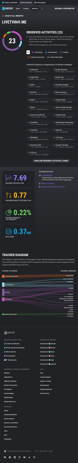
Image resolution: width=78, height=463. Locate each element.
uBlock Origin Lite (10, 401)
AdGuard (7, 373)
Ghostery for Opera (47, 356)
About (18, 8)
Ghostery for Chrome (48, 343)
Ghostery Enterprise (10, 427)
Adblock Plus (8, 377)
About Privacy (44, 393)
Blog (5, 435)
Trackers (26, 8)
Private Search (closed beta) (15, 348)
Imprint (51, 451)
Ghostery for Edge (47, 360)
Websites (35, 8)
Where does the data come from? (53, 187)
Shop (5, 431)
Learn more (67, 179)
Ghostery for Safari (47, 352)
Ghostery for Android (48, 364)
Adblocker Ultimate (10, 381)
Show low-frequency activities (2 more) (51, 161)
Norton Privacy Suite (10, 385)
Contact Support (45, 377)
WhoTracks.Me (27, 2)
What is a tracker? (47, 183)
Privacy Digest (41, 2)
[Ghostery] (7, 8)
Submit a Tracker (45, 381)
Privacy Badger (9, 393)
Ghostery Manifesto (10, 414)
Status (6, 410)
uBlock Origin (8, 397)
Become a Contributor (64, 8)
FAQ (41, 373)
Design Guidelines (46, 389)
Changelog (7, 439)
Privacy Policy (43, 451)
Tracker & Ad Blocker (11, 2)
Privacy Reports (9, 418)
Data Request (44, 385)
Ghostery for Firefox (47, 348)
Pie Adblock (8, 389)
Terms (36, 451)
